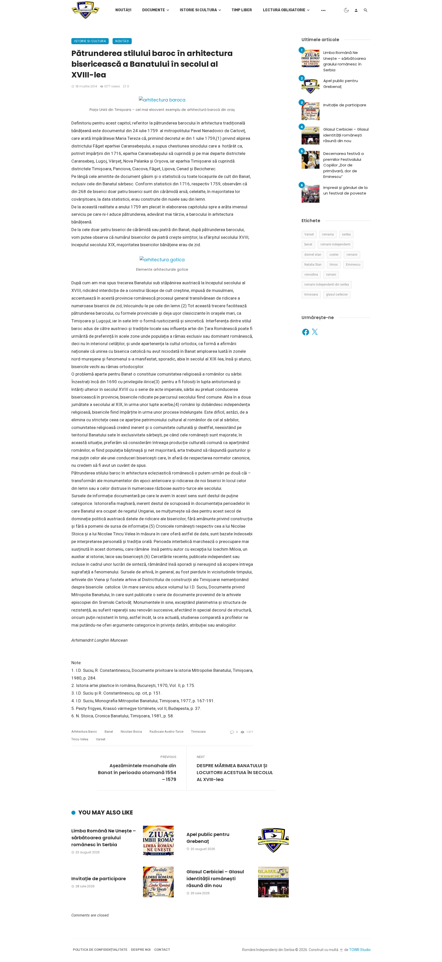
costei (333, 254)
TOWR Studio (360, 950)
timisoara (198, 731)
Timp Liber (241, 10)
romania (328, 234)
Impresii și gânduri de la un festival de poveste (345, 190)
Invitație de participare (98, 878)
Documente (153, 10)
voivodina (311, 274)
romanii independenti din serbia (326, 284)
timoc (334, 264)
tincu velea (79, 739)
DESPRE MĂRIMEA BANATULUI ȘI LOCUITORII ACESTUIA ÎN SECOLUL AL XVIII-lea (235, 772)
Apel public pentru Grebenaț (207, 837)
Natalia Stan (313, 264)
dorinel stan (312, 254)
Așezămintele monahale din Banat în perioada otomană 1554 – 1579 (137, 772)
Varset (100, 739)
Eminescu (353, 264)
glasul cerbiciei (337, 294)
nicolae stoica (131, 731)
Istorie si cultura (198, 10)
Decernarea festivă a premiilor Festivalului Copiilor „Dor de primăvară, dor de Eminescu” (343, 165)
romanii (352, 254)
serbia (346, 234)
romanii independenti (335, 244)
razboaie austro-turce (166, 731)
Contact (162, 950)
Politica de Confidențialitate (100, 950)
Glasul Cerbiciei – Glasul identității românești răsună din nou (215, 878)
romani (331, 274)
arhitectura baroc (84, 731)
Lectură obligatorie (284, 10)
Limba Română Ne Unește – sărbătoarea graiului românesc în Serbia (103, 838)
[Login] (356, 10)
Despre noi (141, 950)
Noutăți (123, 10)
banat (109, 731)
